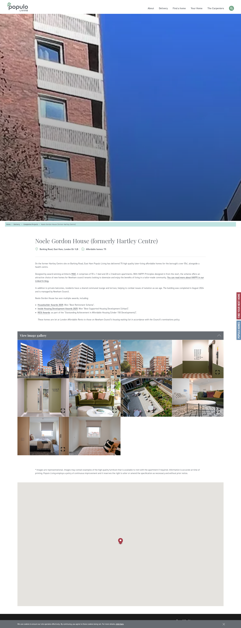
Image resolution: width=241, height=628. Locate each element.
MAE (73, 274)
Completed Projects (30, 224)
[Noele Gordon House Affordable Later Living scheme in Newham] (94, 359)
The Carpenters (215, 8)
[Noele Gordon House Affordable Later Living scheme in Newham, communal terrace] (146, 398)
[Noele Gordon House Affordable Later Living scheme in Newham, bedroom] (94, 436)
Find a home (179, 8)
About (151, 8)
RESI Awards (44, 312)
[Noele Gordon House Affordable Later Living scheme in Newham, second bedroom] (43, 436)
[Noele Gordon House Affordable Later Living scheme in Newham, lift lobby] (198, 359)
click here (120, 624)
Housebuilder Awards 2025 (50, 304)
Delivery (163, 8)
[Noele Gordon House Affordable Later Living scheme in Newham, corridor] (43, 398)
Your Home (196, 8)
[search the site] (231, 8)
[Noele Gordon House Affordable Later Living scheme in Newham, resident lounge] (94, 398)
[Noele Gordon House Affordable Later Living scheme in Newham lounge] (198, 398)
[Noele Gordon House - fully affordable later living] (43, 359)
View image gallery (33, 336)
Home (8, 224)
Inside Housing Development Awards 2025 (58, 308)
